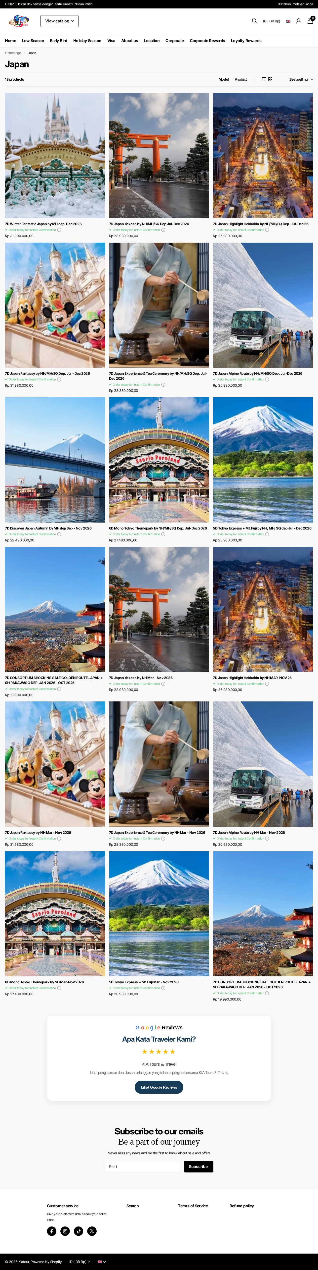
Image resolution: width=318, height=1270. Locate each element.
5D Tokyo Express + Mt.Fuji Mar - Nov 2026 (144, 982)
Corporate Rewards (207, 40)
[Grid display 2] (270, 79)
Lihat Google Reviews (159, 1087)
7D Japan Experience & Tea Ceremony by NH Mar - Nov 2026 (157, 832)
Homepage (13, 53)
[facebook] (51, 1231)
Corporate (174, 40)
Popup (59, 230)
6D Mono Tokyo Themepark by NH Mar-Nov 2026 (44, 982)
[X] (92, 1231)
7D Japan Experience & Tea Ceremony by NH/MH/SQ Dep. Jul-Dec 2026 (158, 376)
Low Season (33, 40)
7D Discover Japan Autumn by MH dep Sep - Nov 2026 (48, 528)
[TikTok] (78, 1231)
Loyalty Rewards (246, 40)
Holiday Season (87, 40)
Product (241, 79)
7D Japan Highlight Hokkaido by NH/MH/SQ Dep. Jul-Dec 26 (260, 224)
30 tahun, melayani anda (295, 4)
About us (129, 40)
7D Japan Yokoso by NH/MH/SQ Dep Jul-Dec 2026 (149, 224)
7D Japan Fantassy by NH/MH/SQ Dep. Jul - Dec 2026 (47, 373)
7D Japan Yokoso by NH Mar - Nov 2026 (141, 678)
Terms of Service (193, 1205)
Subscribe (198, 1166)
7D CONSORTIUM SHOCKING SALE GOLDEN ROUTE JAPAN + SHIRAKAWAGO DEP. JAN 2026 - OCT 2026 (54, 680)
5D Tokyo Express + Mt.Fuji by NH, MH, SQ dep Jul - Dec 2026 (262, 528)
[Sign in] (299, 21)
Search (132, 1205)
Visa (111, 40)
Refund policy (242, 1205)
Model (224, 79)
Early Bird (58, 40)
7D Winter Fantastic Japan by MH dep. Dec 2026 (43, 224)
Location (151, 40)
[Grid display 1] (264, 79)
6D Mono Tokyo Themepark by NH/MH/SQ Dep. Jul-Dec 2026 (158, 528)
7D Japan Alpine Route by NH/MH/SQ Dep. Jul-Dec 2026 (257, 373)
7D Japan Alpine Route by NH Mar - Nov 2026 (249, 832)
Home (10, 40)
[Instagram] (65, 1231)
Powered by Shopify (46, 1262)
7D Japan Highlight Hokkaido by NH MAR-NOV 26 (252, 678)
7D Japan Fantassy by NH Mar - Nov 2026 (38, 832)
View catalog (57, 20)
